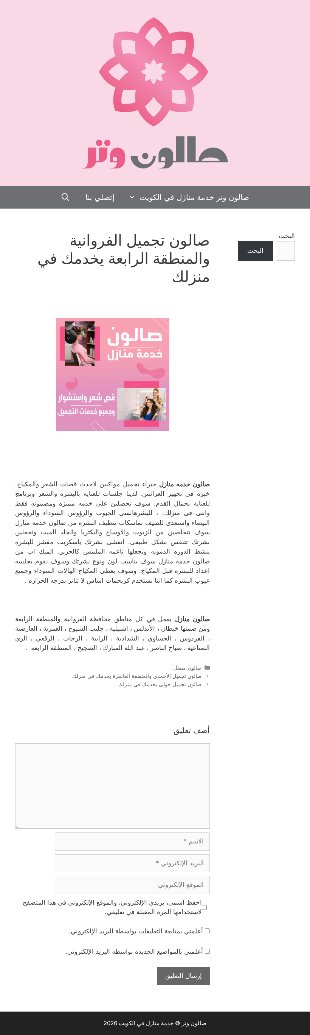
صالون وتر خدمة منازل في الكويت (194, 197)
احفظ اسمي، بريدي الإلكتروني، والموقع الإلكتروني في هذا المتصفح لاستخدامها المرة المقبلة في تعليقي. (112, 907)
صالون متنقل (187, 667)
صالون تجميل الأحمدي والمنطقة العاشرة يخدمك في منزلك (137, 676)
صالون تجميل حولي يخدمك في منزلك (160, 684)
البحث (287, 236)
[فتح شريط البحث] (65, 197)
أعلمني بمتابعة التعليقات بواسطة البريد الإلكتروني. (136, 931)
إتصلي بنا (100, 197)
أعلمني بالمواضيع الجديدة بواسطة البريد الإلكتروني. (134, 951)
